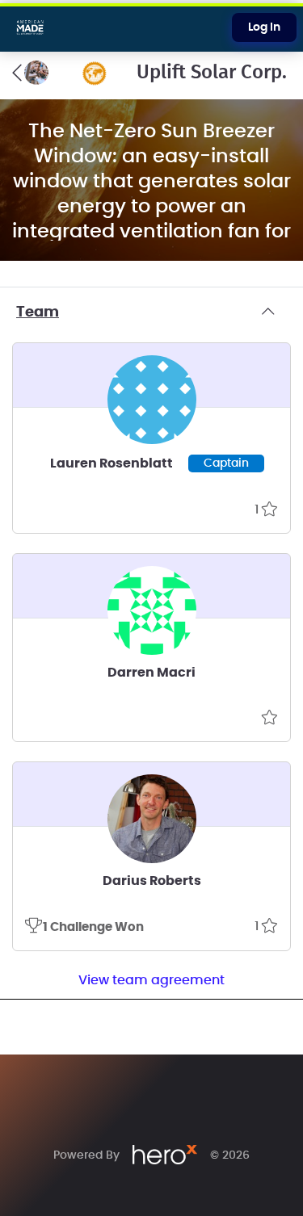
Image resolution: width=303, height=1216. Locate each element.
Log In (264, 27)
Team (37, 312)
